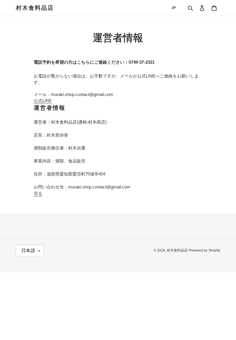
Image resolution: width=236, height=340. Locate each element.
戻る (38, 193)
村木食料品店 (35, 8)
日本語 (28, 250)
